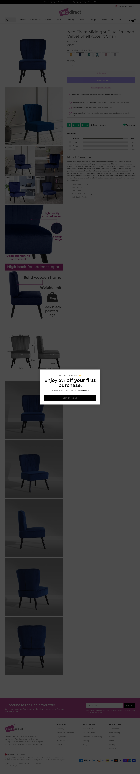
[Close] (97, 372)
